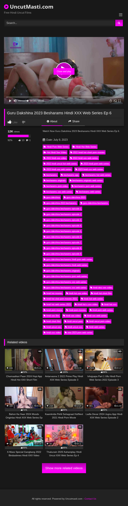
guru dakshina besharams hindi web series (66, 265)
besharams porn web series (87, 186)
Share (76, 121)
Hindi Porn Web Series (58, 146)
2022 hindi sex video (56, 158)
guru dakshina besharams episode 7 (63, 242)
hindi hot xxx (110, 304)
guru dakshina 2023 (75, 197)
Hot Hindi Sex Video (56, 152)
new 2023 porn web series (80, 332)
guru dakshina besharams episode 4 (63, 225)
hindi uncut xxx (75, 327)
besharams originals (56, 180)
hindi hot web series (93, 298)
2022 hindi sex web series (85, 158)
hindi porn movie (54, 310)
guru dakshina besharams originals (63, 270)
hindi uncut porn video (99, 321)
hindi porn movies (77, 310)
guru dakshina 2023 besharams (61, 203)
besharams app (71, 175)
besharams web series (89, 191)
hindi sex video (73, 315)
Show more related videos (64, 468)
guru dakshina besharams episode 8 (63, 248)
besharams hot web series (97, 175)
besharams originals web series (87, 180)
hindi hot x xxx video (88, 304)
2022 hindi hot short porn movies (88, 152)
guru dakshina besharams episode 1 (63, 208)
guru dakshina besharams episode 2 (63, 214)
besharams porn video (57, 186)
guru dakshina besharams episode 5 (63, 231)
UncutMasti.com (30, 6)
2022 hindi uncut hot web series (61, 163)
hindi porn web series (102, 310)
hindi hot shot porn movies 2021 (61, 298)
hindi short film (53, 321)
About (53, 121)
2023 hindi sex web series (58, 169)
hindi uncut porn (74, 321)
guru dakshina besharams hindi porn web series (69, 259)
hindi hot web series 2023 (58, 304)
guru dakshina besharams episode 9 (63, 254)
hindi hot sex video (78, 293)
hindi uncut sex (53, 327)
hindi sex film (52, 315)
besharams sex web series (59, 191)
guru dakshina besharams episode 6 (63, 237)
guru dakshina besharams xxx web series (66, 287)
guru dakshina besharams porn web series (66, 276)
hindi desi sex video (102, 287)
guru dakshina (53, 197)
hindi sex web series (97, 315)
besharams (51, 175)
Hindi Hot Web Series (86, 146)
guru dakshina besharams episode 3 (63, 220)
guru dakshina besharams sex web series (66, 282)
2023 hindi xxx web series (90, 169)
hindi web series (96, 327)
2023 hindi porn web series (96, 163)
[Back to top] (117, 496)
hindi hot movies (54, 293)
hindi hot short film (103, 293)
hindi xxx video (53, 332)
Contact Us (90, 498)
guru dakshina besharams (95, 203)
